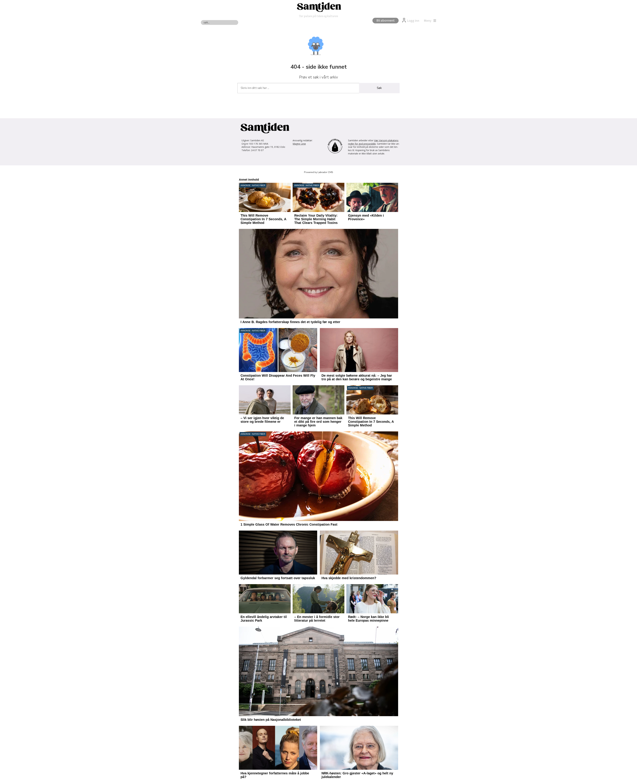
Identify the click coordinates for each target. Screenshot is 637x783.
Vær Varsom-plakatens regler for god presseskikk (373, 142)
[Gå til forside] (318, 7)
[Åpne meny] (429, 21)
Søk (379, 88)
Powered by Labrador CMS (318, 172)
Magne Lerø (299, 143)
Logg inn (413, 20)
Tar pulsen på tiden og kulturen (318, 16)
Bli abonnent (385, 20)
